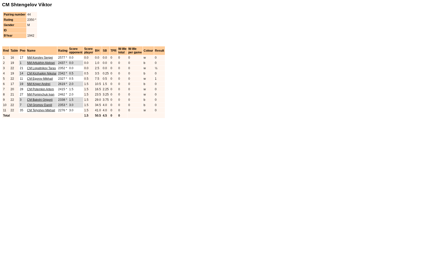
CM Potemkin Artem (40, 89)
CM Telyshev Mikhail (41, 110)
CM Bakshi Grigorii (40, 100)
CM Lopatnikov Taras (41, 68)
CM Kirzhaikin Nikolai (41, 73)
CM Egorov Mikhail (40, 78)
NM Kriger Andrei (38, 84)
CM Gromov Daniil (39, 105)
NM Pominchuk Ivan (40, 94)
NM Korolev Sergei (40, 57)
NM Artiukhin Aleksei (41, 63)
